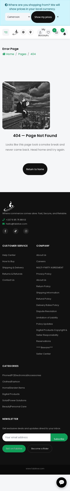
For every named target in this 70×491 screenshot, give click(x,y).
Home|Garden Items (13, 387)
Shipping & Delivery (13, 267)
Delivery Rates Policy (47, 305)
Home (10, 54)
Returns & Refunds (12, 273)
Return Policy (43, 286)
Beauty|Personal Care (14, 406)
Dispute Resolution (46, 311)
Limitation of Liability (47, 317)
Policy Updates (44, 324)
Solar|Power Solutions (14, 400)
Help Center (9, 255)
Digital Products (11, 394)
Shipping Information (47, 292)
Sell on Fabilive (14, 448)
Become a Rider (40, 448)
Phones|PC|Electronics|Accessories (21, 375)
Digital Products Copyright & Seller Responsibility (51, 332)
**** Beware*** (44, 347)
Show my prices (43, 17)
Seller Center (43, 353)
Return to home (35, 169)
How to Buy (8, 261)
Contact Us (8, 280)
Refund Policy (43, 298)
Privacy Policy (43, 273)
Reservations (43, 341)
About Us (41, 255)
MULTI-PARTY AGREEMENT (49, 267)
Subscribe (59, 438)
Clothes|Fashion (11, 381)
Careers (41, 261)
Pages (22, 54)
